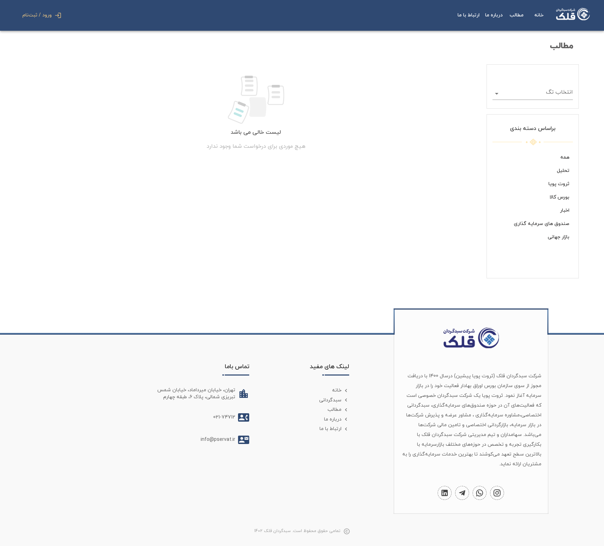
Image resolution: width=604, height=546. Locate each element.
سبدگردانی (330, 400)
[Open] (497, 94)
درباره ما (494, 15)
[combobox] (538, 93)
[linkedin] (445, 493)
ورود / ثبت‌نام (37, 15)
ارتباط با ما (469, 15)
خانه (539, 15)
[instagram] (497, 493)
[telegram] (462, 493)
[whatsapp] (480, 493)
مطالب (517, 15)
